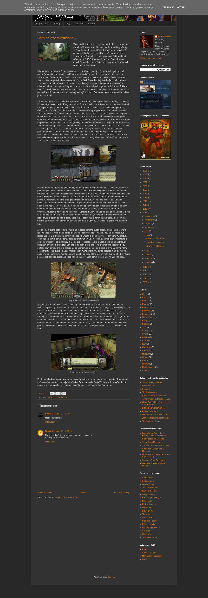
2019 (145, 193)
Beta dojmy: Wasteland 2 (57, 38)
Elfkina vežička (148, 524)
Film (144, 344)
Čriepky (145, 350)
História (145, 324)
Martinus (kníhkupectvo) (152, 556)
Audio (144, 370)
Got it (180, 7)
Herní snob (147, 501)
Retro (144, 301)
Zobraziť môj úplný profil (150, 58)
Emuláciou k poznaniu (154, 242)
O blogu (57, 23)
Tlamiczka (146, 514)
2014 (145, 213)
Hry (54, 397)
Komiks (145, 337)
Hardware (146, 347)
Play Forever (147, 511)
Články (145, 331)
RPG (68, 397)
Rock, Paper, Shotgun (151, 497)
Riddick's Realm (149, 521)
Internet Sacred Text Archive (154, 414)
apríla (147, 255)
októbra (148, 223)
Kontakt (92, 23)
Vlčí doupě (147, 531)
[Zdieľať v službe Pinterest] (64, 393)
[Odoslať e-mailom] (51, 393)
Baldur (48, 414)
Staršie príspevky (121, 493)
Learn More (168, 7)
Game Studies (148, 386)
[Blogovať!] (54, 393)
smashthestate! (149, 494)
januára (148, 262)
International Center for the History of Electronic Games (154, 434)
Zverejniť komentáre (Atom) (66, 497)
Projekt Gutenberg (150, 411)
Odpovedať (50, 422)
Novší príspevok (45, 493)
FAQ (68, 23)
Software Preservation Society (155, 445)
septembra (150, 227)
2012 (145, 271)
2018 (145, 197)
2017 (145, 201)
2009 (145, 282)
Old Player (146, 534)
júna (147, 235)
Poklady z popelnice (151, 527)
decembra (149, 216)
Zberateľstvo (147, 317)
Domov (83, 493)
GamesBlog (147, 507)
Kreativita (146, 311)
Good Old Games (149, 553)
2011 (145, 275)
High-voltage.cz (149, 504)
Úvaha (145, 334)
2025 (145, 174)
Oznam (145, 357)
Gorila (145, 559)
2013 (145, 267)
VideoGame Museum (151, 442)
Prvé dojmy (61, 397)
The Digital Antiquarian (152, 382)
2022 (145, 182)
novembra (149, 220)
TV (143, 327)
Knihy (144, 321)
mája (147, 251)
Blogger (110, 577)
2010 (145, 278)
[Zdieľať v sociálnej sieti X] (57, 393)
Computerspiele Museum (153, 439)
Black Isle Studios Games (153, 408)
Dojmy (49, 397)
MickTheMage (164, 36)
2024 (145, 178)
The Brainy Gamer (150, 392)
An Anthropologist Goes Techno (156, 399)
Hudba (145, 360)
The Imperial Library (151, 421)
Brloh (144, 549)
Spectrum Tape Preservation (154, 460)
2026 (145, 171)
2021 (145, 186)
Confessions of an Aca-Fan (154, 396)
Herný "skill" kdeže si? (154, 246)
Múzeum (146, 354)
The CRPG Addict (150, 488)
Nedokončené (148, 367)
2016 (145, 205)
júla (147, 231)
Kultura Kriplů (148, 481)
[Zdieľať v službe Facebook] (61, 393)
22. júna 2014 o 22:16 (62, 431)
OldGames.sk (148, 484)
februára (149, 258)
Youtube (79, 23)
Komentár (146, 314)
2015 (145, 209)
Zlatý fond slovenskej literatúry (155, 418)
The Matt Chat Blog (150, 537)
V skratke (146, 340)
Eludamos (146, 389)
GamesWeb (147, 478)
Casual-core (147, 517)
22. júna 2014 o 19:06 (62, 414)
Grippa (48, 431)
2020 (145, 190)
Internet (145, 364)
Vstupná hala (41, 23)
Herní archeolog (149, 491)
